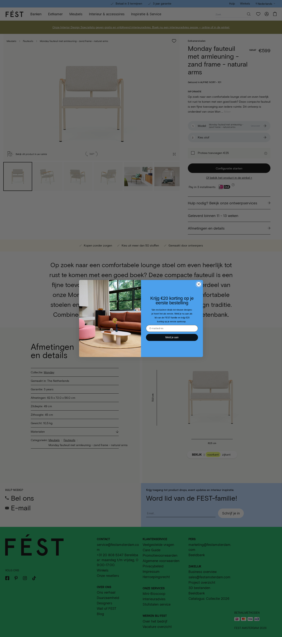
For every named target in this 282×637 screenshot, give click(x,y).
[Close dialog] (198, 284)
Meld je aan (172, 337)
